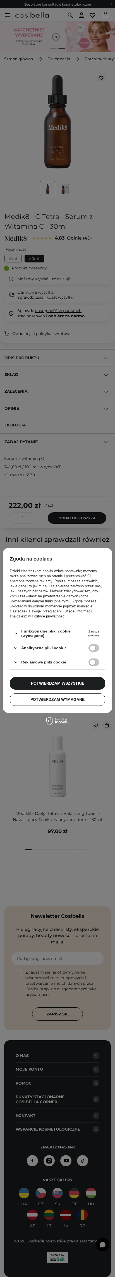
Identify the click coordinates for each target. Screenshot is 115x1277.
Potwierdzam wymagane (57, 699)
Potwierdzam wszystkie (57, 683)
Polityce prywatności (48, 616)
